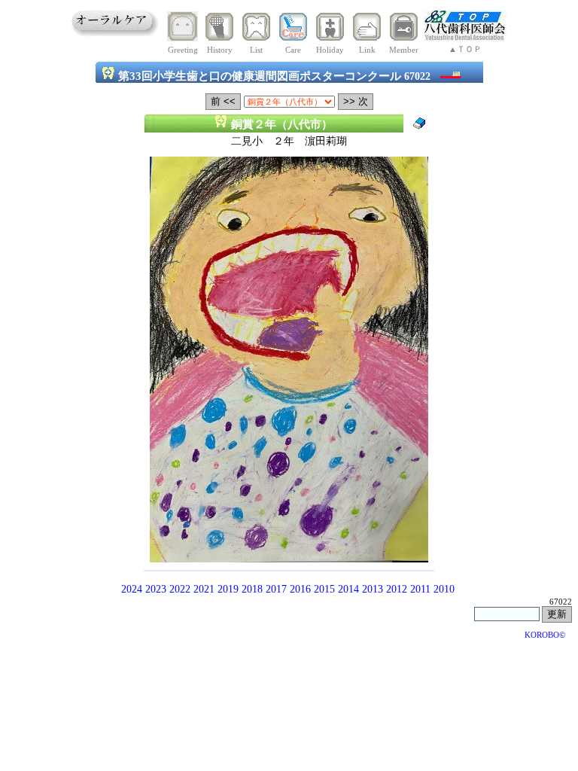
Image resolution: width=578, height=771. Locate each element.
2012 (396, 589)
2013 (372, 589)
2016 (300, 589)
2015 (324, 589)
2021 (203, 589)
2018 (252, 589)
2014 (348, 589)
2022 (179, 589)
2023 (155, 589)
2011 (420, 589)
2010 (444, 589)
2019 (228, 589)
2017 (276, 589)
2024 (131, 589)
